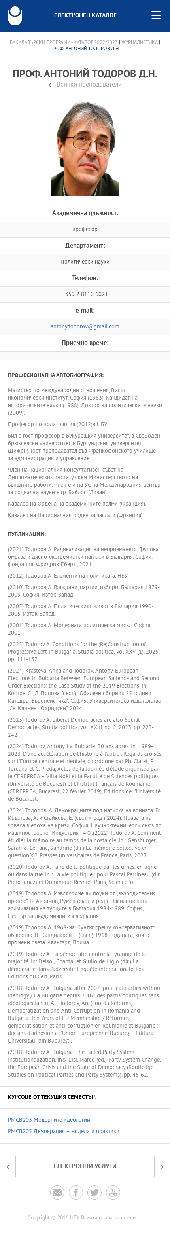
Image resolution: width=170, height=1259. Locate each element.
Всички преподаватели (89, 85)
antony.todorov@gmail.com (85, 327)
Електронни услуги (85, 1166)
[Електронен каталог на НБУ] (15, 15)
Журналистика (139, 43)
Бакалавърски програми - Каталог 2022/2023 (64, 43)
